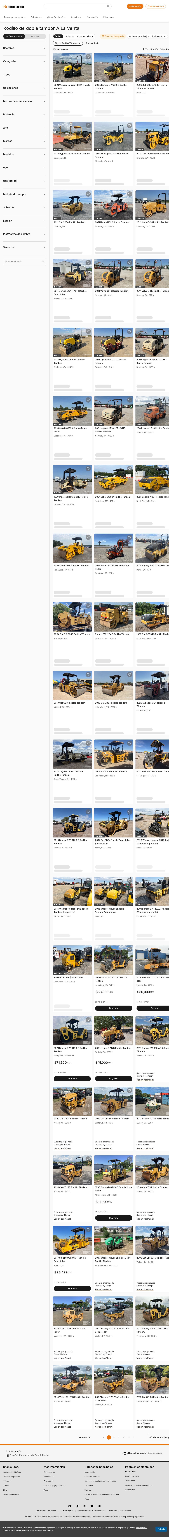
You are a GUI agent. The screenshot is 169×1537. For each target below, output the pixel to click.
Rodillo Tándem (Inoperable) (68, 977)
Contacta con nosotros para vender (139, 1485)
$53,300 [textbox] (102, 992)
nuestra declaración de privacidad (29, 1530)
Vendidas (35, 36)
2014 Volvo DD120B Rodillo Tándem (72, 1397)
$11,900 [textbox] (102, 1202)
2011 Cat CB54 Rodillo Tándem (69, 222)
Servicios (75, 17)
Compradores (49, 1472)
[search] (43, 261)
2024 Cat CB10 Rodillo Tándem (111, 771)
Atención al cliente (132, 1476)
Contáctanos (155, 1453)
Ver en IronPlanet (62, 1148)
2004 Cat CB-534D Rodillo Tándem (72, 634)
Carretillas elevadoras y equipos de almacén (101, 1494)
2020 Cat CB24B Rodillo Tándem (70, 1118)
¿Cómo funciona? (55, 17)
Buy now (113, 1008)
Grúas (86, 1499)
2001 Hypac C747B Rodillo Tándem (72, 153)
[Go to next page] (134, 1437)
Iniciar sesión (135, 6)
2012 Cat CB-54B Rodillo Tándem (112, 1118)
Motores (87, 1490)
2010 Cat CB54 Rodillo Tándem (152, 1187)
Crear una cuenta (156, 6)
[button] (113, 36)
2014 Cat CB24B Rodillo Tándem (70, 1187)
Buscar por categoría (14, 17)
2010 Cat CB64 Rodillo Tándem (111, 702)
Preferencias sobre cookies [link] (120, 1511)
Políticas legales (66, 1511)
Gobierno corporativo (11, 1477)
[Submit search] (108, 6)
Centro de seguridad (11, 1494)
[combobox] (147, 36)
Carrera (6, 1486)
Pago (46, 1490)
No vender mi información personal (91, 1511)
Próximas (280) (14, 36)
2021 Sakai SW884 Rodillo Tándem (112, 497)
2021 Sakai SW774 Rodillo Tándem (71, 565)
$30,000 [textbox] (143, 992)
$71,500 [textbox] (60, 1062)
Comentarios (130, 1490)
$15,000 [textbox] (102, 1062)
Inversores (7, 1481)
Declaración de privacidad (46, 1511)
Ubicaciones (108, 17)
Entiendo (161, 1529)
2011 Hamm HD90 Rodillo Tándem (112, 222)
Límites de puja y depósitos (54, 1486)
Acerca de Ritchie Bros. (12, 1472)
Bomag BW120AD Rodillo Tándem (112, 634)
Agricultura (88, 1486)
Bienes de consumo (92, 1477)
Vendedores (48, 1477)
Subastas (35, 17)
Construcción (89, 1472)
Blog (5, 1490)
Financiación (92, 17)
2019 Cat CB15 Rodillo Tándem (69, 702)
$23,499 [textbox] (61, 1272)
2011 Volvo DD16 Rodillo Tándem (111, 291)
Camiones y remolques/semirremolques (100, 1481)
